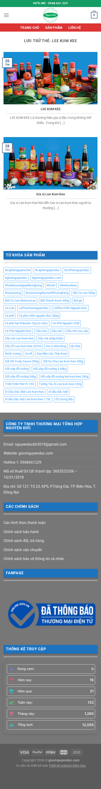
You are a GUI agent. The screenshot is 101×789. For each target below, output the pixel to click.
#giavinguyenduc (16, 278)
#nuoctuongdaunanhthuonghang (47, 293)
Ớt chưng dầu (64, 399)
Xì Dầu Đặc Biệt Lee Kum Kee (24, 391)
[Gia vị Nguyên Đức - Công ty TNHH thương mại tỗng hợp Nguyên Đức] (50, 15)
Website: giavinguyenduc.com (28, 453)
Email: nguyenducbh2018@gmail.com (35, 444)
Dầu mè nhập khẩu (50, 338)
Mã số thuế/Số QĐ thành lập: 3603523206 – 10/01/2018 (41, 474)
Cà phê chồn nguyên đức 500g (39, 315)
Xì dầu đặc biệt (58, 391)
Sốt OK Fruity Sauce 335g (22, 361)
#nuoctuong (13, 293)
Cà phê (9, 315)
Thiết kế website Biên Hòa (67, 766)
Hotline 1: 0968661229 (22, 462)
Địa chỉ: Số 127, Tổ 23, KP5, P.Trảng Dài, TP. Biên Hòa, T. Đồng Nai (50, 489)
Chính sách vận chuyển (23, 550)
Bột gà (78, 300)
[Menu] (6, 15)
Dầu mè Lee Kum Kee (19, 338)
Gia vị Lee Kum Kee (50, 194)
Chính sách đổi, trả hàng (24, 540)
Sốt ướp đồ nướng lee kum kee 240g (64, 376)
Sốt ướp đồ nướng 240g (20, 376)
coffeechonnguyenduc (34, 308)
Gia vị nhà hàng (56, 346)
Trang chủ (29, 28)
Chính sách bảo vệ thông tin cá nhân (34, 558)
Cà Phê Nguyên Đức (18, 331)
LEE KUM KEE (51, 109)
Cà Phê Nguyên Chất (65, 323)
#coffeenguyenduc (76, 270)
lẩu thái (75, 346)
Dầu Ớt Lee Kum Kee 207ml (23, 346)
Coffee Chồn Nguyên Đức (70, 308)
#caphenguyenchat (18, 270)
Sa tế (28, 353)
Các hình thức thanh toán (25, 522)
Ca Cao (9, 308)
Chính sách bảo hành (21, 532)
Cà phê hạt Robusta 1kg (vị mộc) (26, 323)
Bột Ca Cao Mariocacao (20, 300)
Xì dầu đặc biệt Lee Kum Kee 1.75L (28, 399)
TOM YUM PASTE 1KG (19, 384)
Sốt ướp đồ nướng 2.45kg (49, 369)
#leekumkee (68, 285)
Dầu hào (41, 331)
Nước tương (13, 353)
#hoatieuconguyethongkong (23, 285)
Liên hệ (74, 28)
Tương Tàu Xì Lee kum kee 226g (60, 384)
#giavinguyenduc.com (46, 278)
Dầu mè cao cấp (77, 331)
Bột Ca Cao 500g (84, 293)
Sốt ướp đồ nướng (17, 369)
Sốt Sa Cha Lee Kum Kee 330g (63, 361)
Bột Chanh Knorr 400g (54, 300)
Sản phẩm (53, 28)
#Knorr (51, 285)
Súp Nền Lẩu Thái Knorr (52, 353)
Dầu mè (56, 331)
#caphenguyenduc (47, 270)
